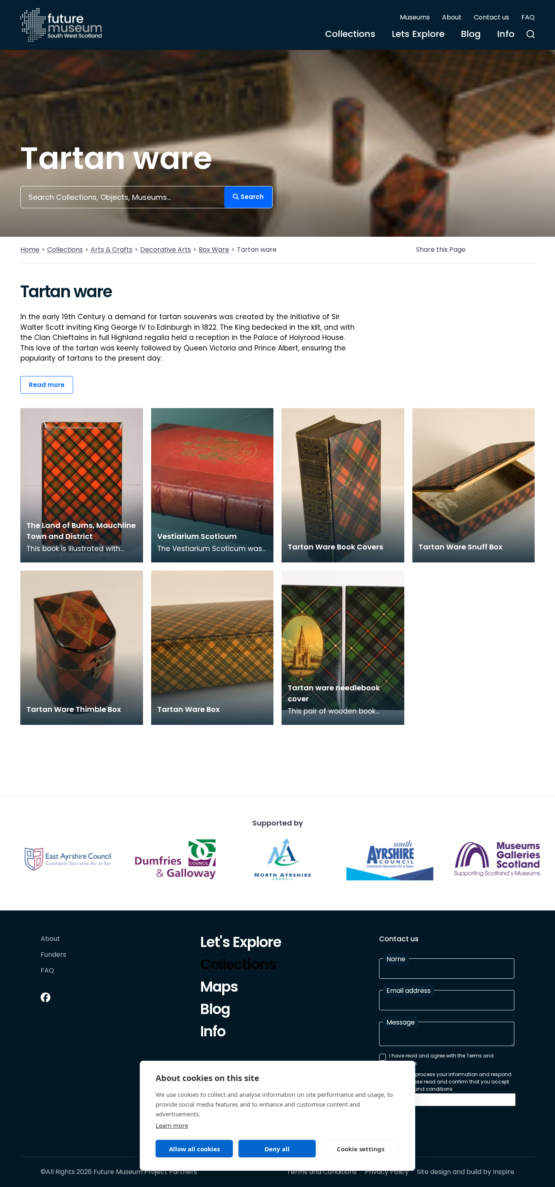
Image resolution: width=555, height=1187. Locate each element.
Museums (415, 17)
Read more (47, 385)
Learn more (172, 1125)
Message (400, 1022)
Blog (471, 34)
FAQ (528, 17)
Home (29, 249)
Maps (219, 988)
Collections (350, 34)
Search (251, 196)
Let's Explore (240, 943)
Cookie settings (360, 1149)
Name (395, 959)
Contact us (491, 17)
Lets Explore (418, 34)
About (452, 17)
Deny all (277, 1149)
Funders (53, 955)
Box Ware (214, 249)
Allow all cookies (194, 1149)
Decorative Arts (165, 249)
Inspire (503, 1171)
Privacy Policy (387, 1172)
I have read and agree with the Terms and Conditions (441, 1059)
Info (505, 34)
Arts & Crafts (111, 249)
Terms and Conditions (322, 1172)
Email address (408, 990)
